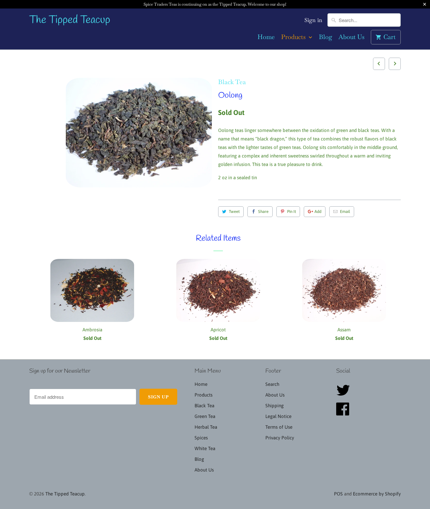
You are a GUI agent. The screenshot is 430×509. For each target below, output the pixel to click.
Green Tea (205, 416)
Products (294, 37)
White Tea (205, 448)
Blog (325, 37)
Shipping (274, 405)
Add (317, 211)
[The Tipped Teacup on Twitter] (345, 394)
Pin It (291, 211)
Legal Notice (278, 416)
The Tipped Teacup (69, 20)
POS (338, 493)
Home (266, 37)
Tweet (234, 211)
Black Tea (232, 82)
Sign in (313, 20)
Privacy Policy (279, 437)
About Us (351, 37)
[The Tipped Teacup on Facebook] (344, 412)
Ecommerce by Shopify (377, 493)
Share (263, 211)
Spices (201, 437)
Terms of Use (278, 427)
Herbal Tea (206, 427)
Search (272, 384)
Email (345, 211)
